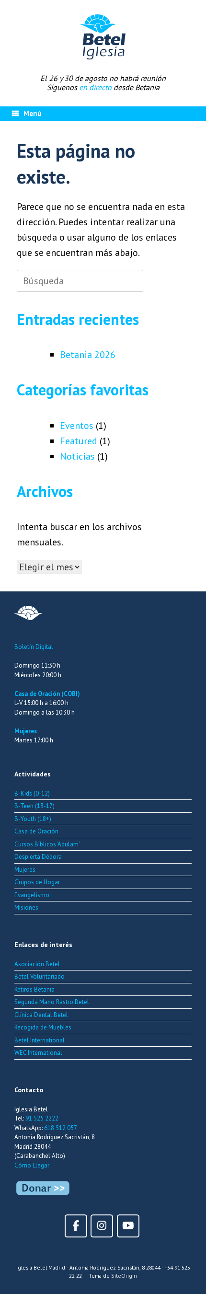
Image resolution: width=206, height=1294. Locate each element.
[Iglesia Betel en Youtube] (128, 1225)
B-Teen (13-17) (34, 806)
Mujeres (25, 731)
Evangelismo (31, 895)
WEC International (38, 1053)
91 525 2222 (41, 1118)
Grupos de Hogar (37, 882)
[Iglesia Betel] (103, 36)
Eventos (76, 425)
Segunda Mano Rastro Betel (51, 1002)
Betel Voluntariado (39, 976)
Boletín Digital (33, 647)
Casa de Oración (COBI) (47, 694)
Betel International (39, 1040)
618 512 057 (60, 1128)
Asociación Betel (37, 964)
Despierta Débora (38, 857)
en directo (95, 87)
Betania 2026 (87, 354)
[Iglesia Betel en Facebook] (76, 1225)
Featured (78, 441)
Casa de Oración (36, 831)
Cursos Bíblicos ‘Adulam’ (47, 844)
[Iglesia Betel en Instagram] (102, 1225)
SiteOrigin (124, 1275)
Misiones (26, 907)
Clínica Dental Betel (41, 1015)
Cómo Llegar (31, 1165)
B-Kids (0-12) (32, 793)
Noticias (77, 456)
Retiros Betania (34, 989)
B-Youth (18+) (32, 819)
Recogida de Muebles (42, 1027)
